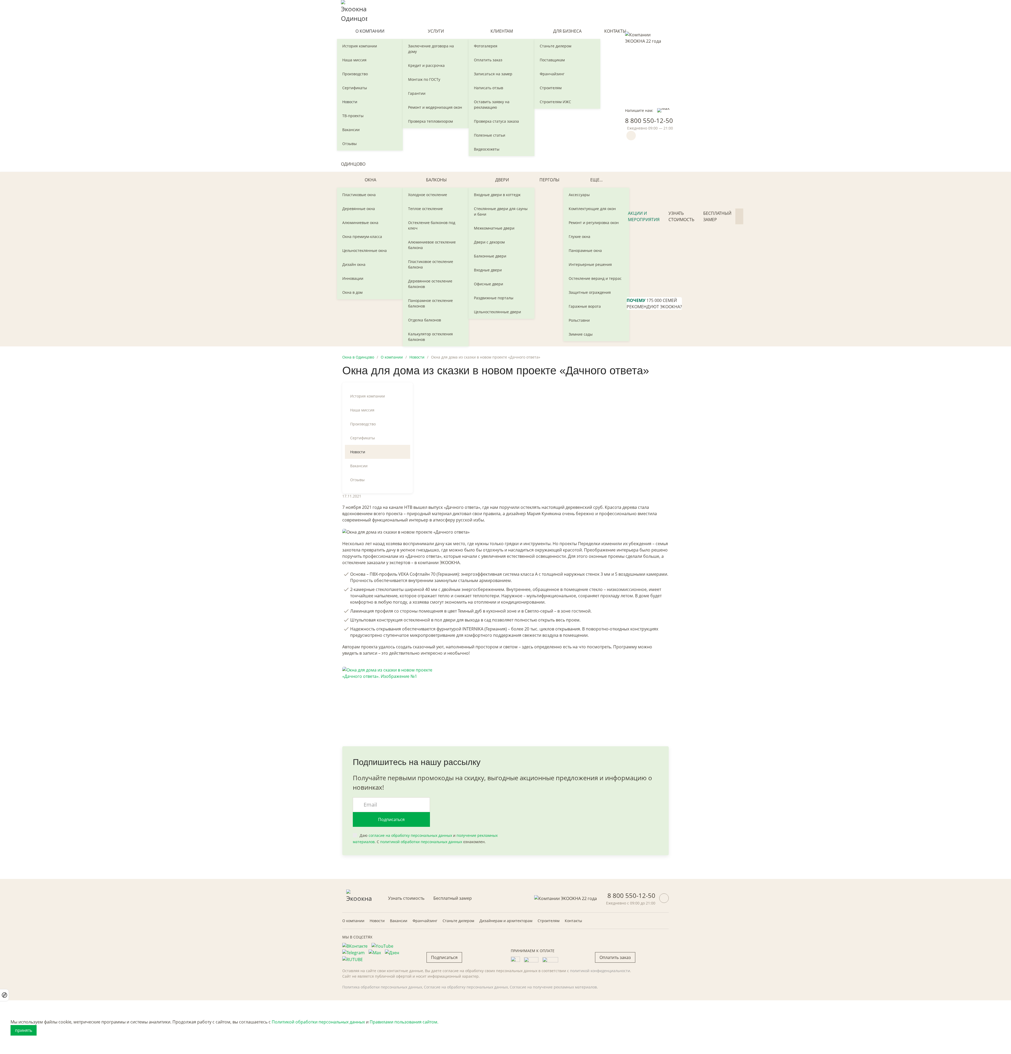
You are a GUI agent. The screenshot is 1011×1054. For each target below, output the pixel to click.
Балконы (436, 180)
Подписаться (391, 819)
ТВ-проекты (353, 115)
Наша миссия (354, 59)
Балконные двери (490, 255)
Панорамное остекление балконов (430, 303)
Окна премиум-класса (362, 236)
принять (23, 1030)
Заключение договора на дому (431, 48)
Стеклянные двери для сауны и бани (501, 211)
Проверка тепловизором (430, 121)
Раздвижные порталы (493, 297)
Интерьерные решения (590, 264)
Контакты (615, 31)
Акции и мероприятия (644, 216)
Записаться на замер (493, 73)
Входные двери (488, 269)
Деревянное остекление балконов (430, 284)
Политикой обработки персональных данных (318, 1022)
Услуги (436, 31)
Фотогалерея (485, 45)
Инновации (352, 278)
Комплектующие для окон (592, 208)
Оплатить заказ (488, 59)
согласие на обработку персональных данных (410, 835)
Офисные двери (488, 283)
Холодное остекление (427, 194)
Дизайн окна (353, 264)
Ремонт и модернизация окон (435, 107)
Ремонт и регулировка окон (594, 222)
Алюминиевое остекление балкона (432, 245)
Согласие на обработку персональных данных (466, 987)
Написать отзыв (488, 87)
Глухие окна (579, 236)
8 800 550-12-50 (649, 120)
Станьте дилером (555, 45)
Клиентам (501, 31)
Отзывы (349, 143)
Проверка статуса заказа (496, 121)
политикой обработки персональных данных (421, 841)
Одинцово (353, 164)
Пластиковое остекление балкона (430, 264)
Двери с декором (489, 242)
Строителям (551, 87)
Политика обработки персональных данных (382, 987)
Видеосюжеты (486, 149)
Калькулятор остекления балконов (430, 336)
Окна (370, 180)
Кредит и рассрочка (426, 65)
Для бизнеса (567, 31)
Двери (502, 180)
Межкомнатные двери (494, 228)
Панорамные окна (585, 250)
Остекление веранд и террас (595, 278)
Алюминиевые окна (360, 222)
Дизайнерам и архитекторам (505, 920)
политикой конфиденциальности (600, 970)
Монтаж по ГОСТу (424, 79)
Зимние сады (581, 334)
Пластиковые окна (359, 194)
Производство (355, 73)
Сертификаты (354, 87)
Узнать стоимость (681, 216)
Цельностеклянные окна (364, 250)
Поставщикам (552, 59)
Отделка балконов (424, 319)
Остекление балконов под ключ (431, 225)
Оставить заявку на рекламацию (491, 104)
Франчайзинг (552, 73)
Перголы (549, 180)
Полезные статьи (489, 135)
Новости (349, 101)
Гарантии (416, 93)
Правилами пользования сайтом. (404, 1022)
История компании (359, 45)
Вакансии (351, 129)
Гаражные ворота (585, 306)
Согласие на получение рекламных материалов (553, 987)
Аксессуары (579, 194)
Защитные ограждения (590, 292)
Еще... (596, 180)
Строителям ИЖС (555, 101)
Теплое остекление (425, 208)
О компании (369, 31)
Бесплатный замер (717, 216)
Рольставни (579, 320)
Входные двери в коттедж (497, 194)
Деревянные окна (358, 208)
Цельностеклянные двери (497, 311)
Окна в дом (352, 292)
